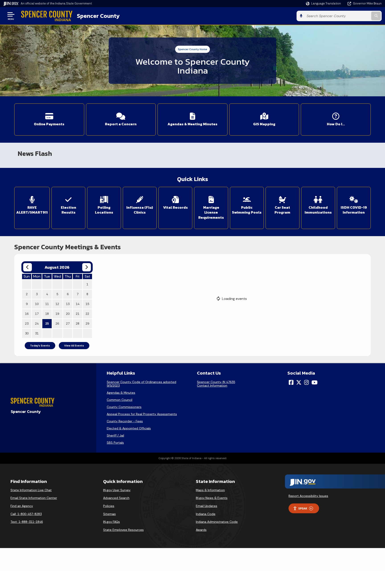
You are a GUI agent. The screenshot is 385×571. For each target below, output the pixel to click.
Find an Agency (21, 506)
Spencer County (98, 16)
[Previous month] (27, 267)
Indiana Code (205, 514)
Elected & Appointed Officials (129, 428)
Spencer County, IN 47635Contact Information (216, 384)
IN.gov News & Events (211, 498)
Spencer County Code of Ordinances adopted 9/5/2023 (141, 384)
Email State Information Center (33, 498)
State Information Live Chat (31, 490)
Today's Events (40, 345)
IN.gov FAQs (111, 522)
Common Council (119, 400)
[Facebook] (291, 382)
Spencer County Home (192, 49)
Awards (201, 530)
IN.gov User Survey (117, 490)
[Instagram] (306, 382)
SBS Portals (115, 443)
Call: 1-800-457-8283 (26, 514)
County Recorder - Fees (125, 421)
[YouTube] (314, 382)
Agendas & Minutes (121, 393)
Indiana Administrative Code (217, 522)
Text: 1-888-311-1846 (26, 522)
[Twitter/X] (298, 382)
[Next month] (86, 267)
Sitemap (109, 514)
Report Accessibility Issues (308, 496)
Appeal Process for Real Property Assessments (142, 414)
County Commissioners (124, 407)
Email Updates (206, 506)
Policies (108, 506)
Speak (302, 508)
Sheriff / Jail (115, 435)
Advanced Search (116, 498)
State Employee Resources (123, 530)
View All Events (74, 345)
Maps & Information (210, 490)
